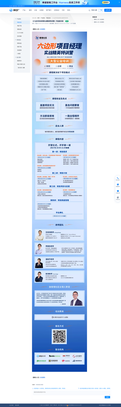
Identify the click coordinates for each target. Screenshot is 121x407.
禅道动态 (19, 22)
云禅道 (41, 10)
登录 (107, 397)
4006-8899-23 (21, 6)
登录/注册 (94, 10)
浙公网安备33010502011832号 (74, 405)
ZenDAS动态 (20, 32)
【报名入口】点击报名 (98, 19)
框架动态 (19, 43)
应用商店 (56, 10)
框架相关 (19, 39)
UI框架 (18, 53)
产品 (24, 10)
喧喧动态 (19, 29)
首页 (38, 18)
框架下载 (19, 46)
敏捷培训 (19, 60)
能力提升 (19, 57)
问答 (63, 10)
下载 (101, 10)
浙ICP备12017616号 (62, 405)
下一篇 (94, 388)
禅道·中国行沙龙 (21, 64)
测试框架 (19, 50)
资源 (68, 10)
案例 (30, 10)
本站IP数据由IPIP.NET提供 (105, 405)
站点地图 (11, 405)
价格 (35, 10)
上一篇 (49, 388)
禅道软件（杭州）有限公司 (51, 405)
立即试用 (108, 10)
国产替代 (48, 10)
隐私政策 (17, 405)
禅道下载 (19, 25)
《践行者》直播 (21, 67)
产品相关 (19, 19)
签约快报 (19, 36)
